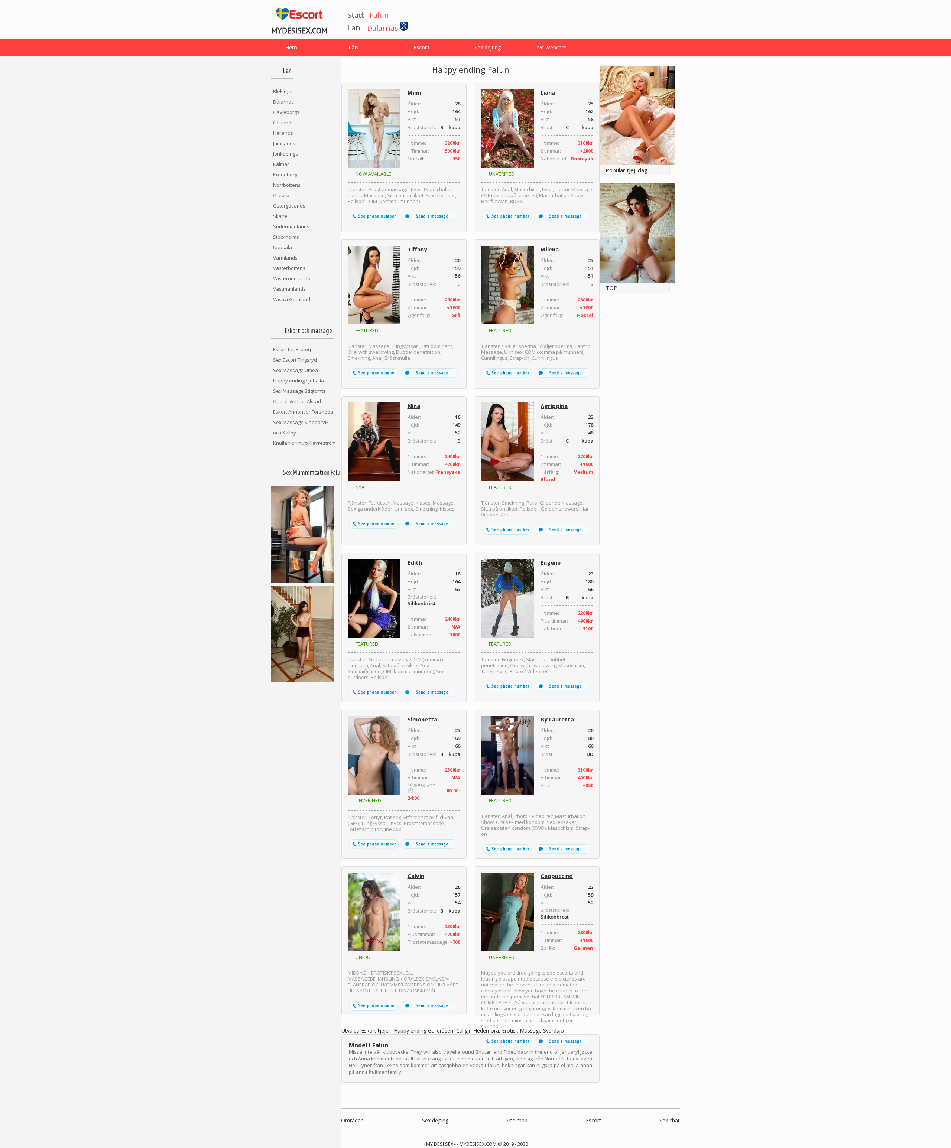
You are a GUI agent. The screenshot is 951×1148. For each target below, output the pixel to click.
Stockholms (286, 237)
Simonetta (422, 719)
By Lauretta (557, 719)
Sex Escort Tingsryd (295, 359)
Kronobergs (286, 174)
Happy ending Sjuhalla (298, 380)
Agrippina (554, 405)
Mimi (414, 92)
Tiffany (417, 249)
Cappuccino (557, 876)
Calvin (416, 876)
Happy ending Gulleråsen (423, 1031)
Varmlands (285, 257)
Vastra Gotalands (293, 299)
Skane (280, 216)
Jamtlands (284, 143)
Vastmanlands (289, 289)
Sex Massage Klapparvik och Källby (301, 427)
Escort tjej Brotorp (293, 349)
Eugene (551, 562)
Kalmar (281, 164)
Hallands (283, 133)
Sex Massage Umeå (295, 370)
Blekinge (282, 91)
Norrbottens (287, 185)
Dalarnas (283, 101)
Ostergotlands (289, 205)
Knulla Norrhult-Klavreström (304, 443)
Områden (352, 1120)
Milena (550, 249)
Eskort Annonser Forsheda (303, 411)
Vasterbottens (289, 268)
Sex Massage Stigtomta (299, 391)
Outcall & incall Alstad (297, 401)
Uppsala (282, 247)
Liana (548, 92)
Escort (593, 1120)
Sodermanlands (291, 226)
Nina (414, 405)
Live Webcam (550, 47)
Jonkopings (285, 153)
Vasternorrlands (291, 278)
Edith (415, 562)
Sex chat (669, 1120)
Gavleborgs (286, 112)
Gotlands (283, 122)
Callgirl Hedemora (477, 1031)
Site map (517, 1120)
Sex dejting (487, 47)
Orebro (281, 195)
